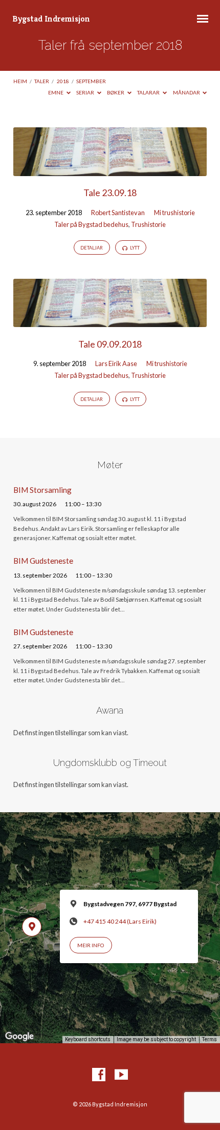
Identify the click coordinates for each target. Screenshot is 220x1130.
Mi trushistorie (174, 212)
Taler (41, 81)
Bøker (116, 92)
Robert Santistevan (118, 212)
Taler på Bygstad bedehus (91, 224)
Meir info (90, 945)
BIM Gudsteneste (43, 560)
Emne (56, 92)
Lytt (134, 248)
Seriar (85, 92)
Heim (20, 81)
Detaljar (91, 248)
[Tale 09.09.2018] (110, 321)
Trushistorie (148, 224)
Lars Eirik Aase (116, 363)
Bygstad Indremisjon (51, 18)
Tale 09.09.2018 (110, 344)
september (91, 81)
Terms (209, 1039)
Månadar (187, 92)
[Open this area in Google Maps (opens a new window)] (19, 1036)
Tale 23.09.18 (110, 192)
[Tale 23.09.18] (110, 170)
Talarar (149, 92)
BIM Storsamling (42, 489)
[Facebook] (98, 1075)
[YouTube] (121, 1075)
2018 (63, 81)
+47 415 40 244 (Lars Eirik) (120, 921)
